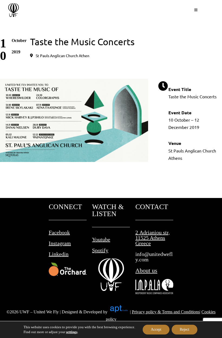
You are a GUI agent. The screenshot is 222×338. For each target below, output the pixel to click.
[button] (59, 55)
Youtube (101, 239)
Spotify (100, 250)
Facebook (59, 232)
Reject (184, 329)
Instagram (60, 243)
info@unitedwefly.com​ (154, 256)
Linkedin (58, 254)
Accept (156, 329)
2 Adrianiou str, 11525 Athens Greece (152, 237)
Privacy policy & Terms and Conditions (166, 312)
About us (146, 270)
